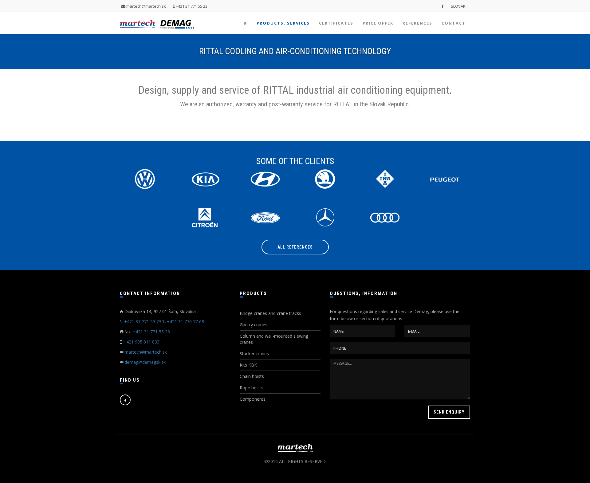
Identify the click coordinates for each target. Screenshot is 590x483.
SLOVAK (458, 6)
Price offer (378, 23)
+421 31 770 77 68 (185, 321)
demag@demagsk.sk (145, 362)
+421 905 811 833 (141, 342)
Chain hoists (252, 376)
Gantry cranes (253, 325)
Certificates (336, 23)
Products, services (283, 23)
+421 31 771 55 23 (191, 6)
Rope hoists (251, 388)
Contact (454, 23)
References (417, 23)
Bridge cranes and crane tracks (270, 313)
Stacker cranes (254, 353)
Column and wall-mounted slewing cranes (274, 339)
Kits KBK (248, 365)
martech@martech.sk (145, 6)
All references (295, 247)
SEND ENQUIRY (449, 412)
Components (253, 399)
